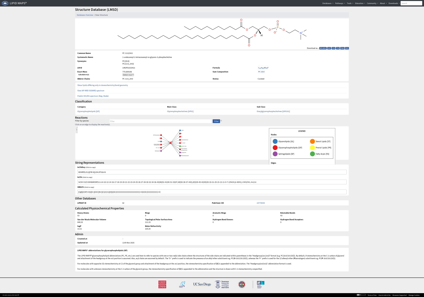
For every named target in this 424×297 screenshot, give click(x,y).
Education (359, 3)
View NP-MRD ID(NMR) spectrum (90, 90)
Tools (349, 3)
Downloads (393, 3)
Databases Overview (85, 15)
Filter (216, 121)
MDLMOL (323, 48)
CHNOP (263, 67)
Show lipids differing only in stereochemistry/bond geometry (102, 85)
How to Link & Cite (385, 295)
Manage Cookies (414, 295)
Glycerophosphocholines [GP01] (180, 111)
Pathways (339, 3)
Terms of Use (372, 295)
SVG (346, 48)
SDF (329, 48)
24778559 (261, 203)
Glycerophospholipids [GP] (88, 111)
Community (372, 3)
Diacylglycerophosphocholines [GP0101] (273, 111)
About (382, 3)
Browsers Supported (400, 295)
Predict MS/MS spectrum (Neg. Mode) (93, 96)
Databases (327, 3)
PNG (342, 48)
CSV (333, 48)
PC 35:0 (261, 71)
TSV (337, 48)
